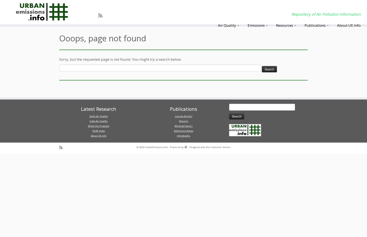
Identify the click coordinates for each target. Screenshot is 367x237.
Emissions (256, 25)
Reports (183, 121)
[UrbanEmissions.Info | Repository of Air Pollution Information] (42, 12)
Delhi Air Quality (98, 116)
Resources (285, 25)
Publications (315, 25)
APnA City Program (98, 126)
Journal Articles (183, 116)
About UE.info (98, 135)
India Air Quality (99, 121)
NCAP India (98, 130)
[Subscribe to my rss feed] (101, 15)
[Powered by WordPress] (185, 146)
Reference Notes (183, 130)
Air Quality (227, 25)
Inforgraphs (183, 135)
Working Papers (183, 126)
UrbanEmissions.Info (156, 147)
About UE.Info (349, 25)
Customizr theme (220, 147)
